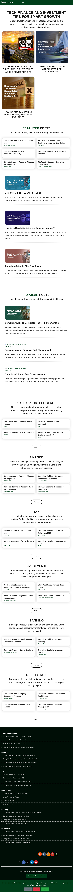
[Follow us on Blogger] (48, 854)
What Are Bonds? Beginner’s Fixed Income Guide (18, 597)
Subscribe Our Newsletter (36, 876)
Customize (28, 889)
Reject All (36, 889)
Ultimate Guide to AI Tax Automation (48, 423)
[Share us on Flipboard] (52, 854)
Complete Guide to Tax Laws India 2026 (18, 142)
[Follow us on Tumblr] (44, 854)
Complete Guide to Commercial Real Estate (51, 695)
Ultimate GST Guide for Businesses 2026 (19, 542)
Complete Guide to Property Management (50, 705)
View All (36, 447)
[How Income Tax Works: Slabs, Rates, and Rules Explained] (18, 108)
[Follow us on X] (28, 862)
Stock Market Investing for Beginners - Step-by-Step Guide (51, 142)
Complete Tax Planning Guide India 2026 (53, 542)
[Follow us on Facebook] (24, 862)
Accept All (44, 889)
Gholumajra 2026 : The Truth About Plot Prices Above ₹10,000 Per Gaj (18, 69)
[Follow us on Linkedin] (32, 862)
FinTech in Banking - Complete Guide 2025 (51, 163)
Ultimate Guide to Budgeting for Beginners (51, 488)
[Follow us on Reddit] (40, 854)
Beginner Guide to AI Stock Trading (23, 193)
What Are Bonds (8, 801)
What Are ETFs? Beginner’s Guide (52, 596)
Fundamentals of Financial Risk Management (28, 350)
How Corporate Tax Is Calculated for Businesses (52, 69)
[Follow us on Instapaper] (56, 854)
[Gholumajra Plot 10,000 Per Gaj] (18, 63)
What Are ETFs (8, 804)
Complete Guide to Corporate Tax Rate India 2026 (52, 531)
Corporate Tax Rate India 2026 (13, 778)
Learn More (42, 885)
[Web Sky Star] (6, 3)
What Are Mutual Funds (11, 797)
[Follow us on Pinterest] (36, 862)
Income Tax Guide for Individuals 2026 (18, 531)
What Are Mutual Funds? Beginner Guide (52, 586)
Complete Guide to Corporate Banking (50, 640)
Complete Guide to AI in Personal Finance (52, 152)
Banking (4, 810)
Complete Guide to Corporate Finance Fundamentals (32, 323)
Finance (4, 752)
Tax (2, 771)
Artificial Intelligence (9, 733)
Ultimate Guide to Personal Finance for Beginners (19, 163)
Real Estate (5, 829)
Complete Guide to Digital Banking (18, 650)
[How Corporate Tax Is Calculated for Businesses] (52, 63)
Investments (6, 790)
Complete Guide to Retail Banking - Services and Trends (19, 640)
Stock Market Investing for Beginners (15, 793)
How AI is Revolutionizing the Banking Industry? (30, 228)
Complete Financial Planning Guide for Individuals (19, 488)
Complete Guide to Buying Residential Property (15, 152)
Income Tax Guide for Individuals (14, 774)
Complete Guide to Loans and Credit (50, 651)
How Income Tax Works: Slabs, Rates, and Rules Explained (18, 114)
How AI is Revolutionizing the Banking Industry (19, 747)
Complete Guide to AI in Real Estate (23, 266)
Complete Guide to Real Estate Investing (25, 374)
